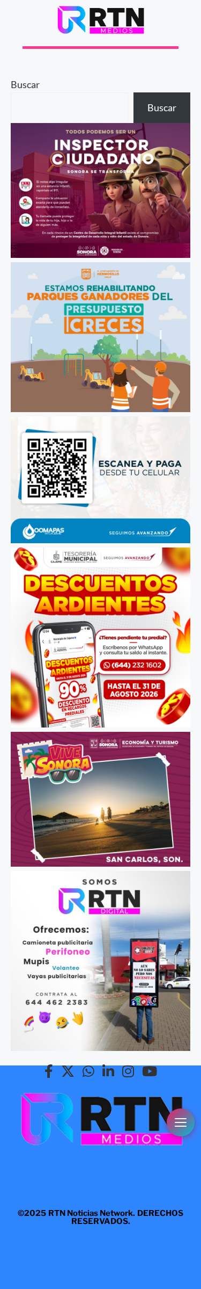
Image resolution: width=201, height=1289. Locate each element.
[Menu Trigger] (181, 1122)
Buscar (25, 84)
